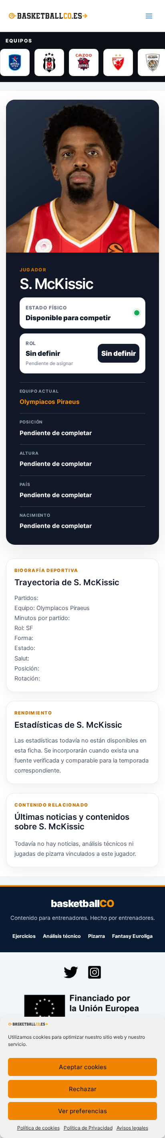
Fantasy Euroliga (132, 936)
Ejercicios (24, 936)
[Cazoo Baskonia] (84, 62)
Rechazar (83, 1089)
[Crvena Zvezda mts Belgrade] (118, 62)
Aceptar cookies (83, 1067)
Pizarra (96, 936)
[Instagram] (94, 972)
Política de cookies (38, 1128)
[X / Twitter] (70, 972)
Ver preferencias (82, 1111)
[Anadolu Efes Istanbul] (15, 62)
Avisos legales (132, 1128)
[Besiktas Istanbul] (49, 62)
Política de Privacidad (88, 1128)
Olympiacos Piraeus (50, 401)
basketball (82, 904)
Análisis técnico (62, 936)
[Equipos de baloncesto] (82, 62)
